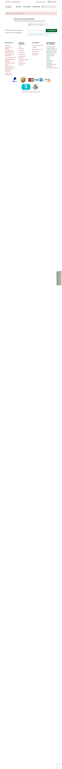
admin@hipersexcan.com (53, 67)
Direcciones (35, 51)
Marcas (18, 7)
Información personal (37, 45)
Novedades (36, 7)
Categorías (27, 7)
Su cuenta (35, 43)
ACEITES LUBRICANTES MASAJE (8, 47)
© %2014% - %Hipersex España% (31, 92)
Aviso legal (21, 48)
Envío (20, 46)
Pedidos (34, 47)
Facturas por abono (37, 49)
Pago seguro (22, 54)
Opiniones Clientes (57, 278)
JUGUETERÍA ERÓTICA (10, 57)
